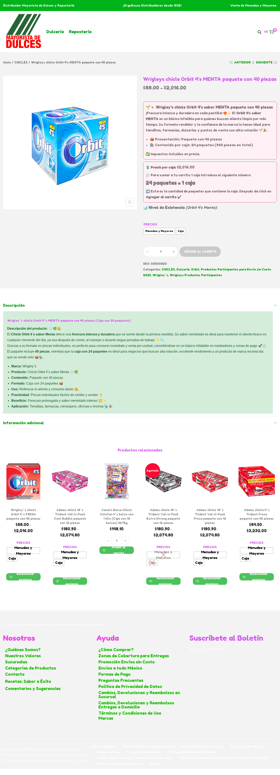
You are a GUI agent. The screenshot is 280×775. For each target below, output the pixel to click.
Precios (150, 224)
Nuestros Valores (23, 656)
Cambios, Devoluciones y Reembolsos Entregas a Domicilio (136, 705)
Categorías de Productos (30, 668)
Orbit (195, 269)
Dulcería (55, 32)
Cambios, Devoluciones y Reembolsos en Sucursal (139, 695)
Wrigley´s (160, 275)
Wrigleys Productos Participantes (196, 275)
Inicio (7, 62)
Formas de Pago (114, 674)
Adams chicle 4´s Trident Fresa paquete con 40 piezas (257, 514)
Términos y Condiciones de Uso (129, 713)
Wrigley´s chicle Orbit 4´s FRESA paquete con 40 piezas (23, 514)
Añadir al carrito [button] (119, 550)
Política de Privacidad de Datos (130, 686)
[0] (271, 31)
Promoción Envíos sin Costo (126, 662)
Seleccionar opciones (25, 576)
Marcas (105, 718)
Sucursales (16, 662)
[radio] (159, 231)
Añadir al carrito (200, 251)
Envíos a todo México (120, 668)
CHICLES (20, 62)
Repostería (80, 32)
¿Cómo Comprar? (116, 650)
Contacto (15, 674)
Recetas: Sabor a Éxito (28, 681)
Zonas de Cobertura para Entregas (133, 656)
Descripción (14, 305)
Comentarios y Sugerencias (32, 689)
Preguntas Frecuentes (120, 680)
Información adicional (23, 423)
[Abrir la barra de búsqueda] (259, 31)
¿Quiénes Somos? (23, 650)
